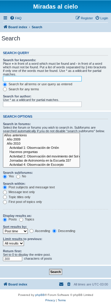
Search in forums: (17, 124)
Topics (29, 219)
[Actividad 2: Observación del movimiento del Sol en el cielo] (41, 156)
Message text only (21, 192)
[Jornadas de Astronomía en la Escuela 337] (41, 161)
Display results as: (17, 215)
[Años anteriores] (41, 135)
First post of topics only (25, 202)
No (23, 176)
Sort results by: (15, 226)
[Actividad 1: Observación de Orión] (41, 148)
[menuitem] (16, 18)
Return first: (12, 251)
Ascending (42, 231)
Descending (66, 231)
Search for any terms (23, 89)
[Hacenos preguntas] (41, 152)
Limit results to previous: (22, 239)
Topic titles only (19, 197)
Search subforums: (18, 172)
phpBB (40, 294)
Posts (12, 219)
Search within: (14, 183)
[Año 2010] (41, 144)
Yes (11, 176)
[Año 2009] (41, 140)
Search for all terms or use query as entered (40, 84)
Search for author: (17, 96)
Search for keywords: (19, 60)
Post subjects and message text (31, 187)
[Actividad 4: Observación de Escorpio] (41, 165)
